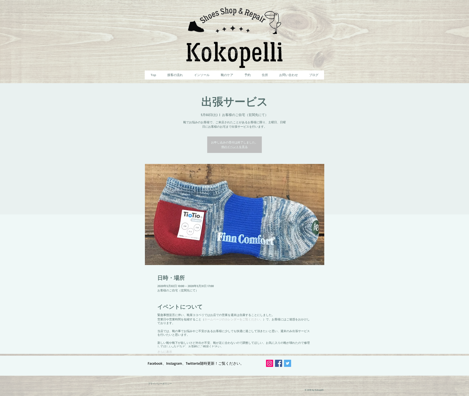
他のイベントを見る (234, 147)
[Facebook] (278, 363)
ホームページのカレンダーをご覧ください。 (233, 319)
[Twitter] (287, 363)
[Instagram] (269, 363)
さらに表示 (164, 352)
